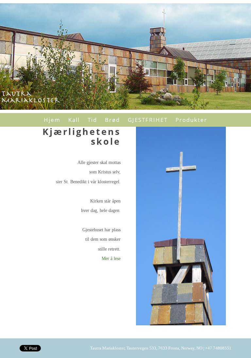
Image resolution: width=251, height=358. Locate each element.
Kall (74, 119)
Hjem (52, 119)
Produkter (191, 119)
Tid (92, 119)
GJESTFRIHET (148, 119)
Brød (112, 119)
